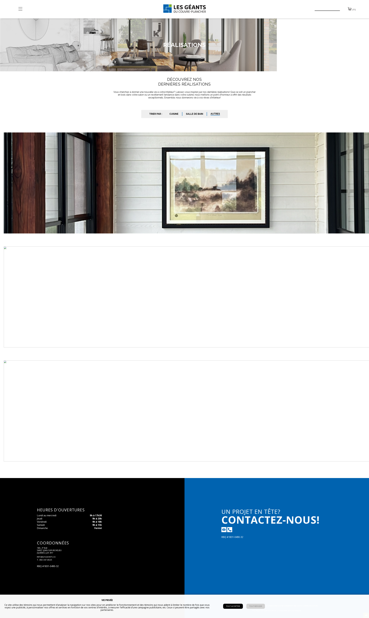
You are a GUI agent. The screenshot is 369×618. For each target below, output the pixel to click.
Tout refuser (255, 606)
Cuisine (173, 114)
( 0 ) (353, 9)
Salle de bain (194, 114)
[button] (310, 7)
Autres (215, 113)
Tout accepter (233, 606)
